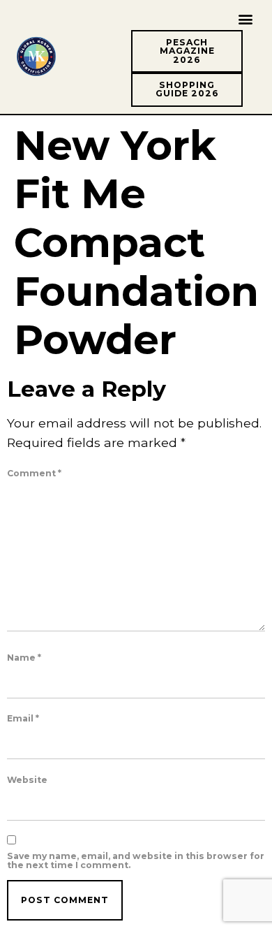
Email (23, 718)
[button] (245, 18)
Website (27, 780)
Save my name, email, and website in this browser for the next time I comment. (135, 861)
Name (24, 658)
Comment (34, 473)
